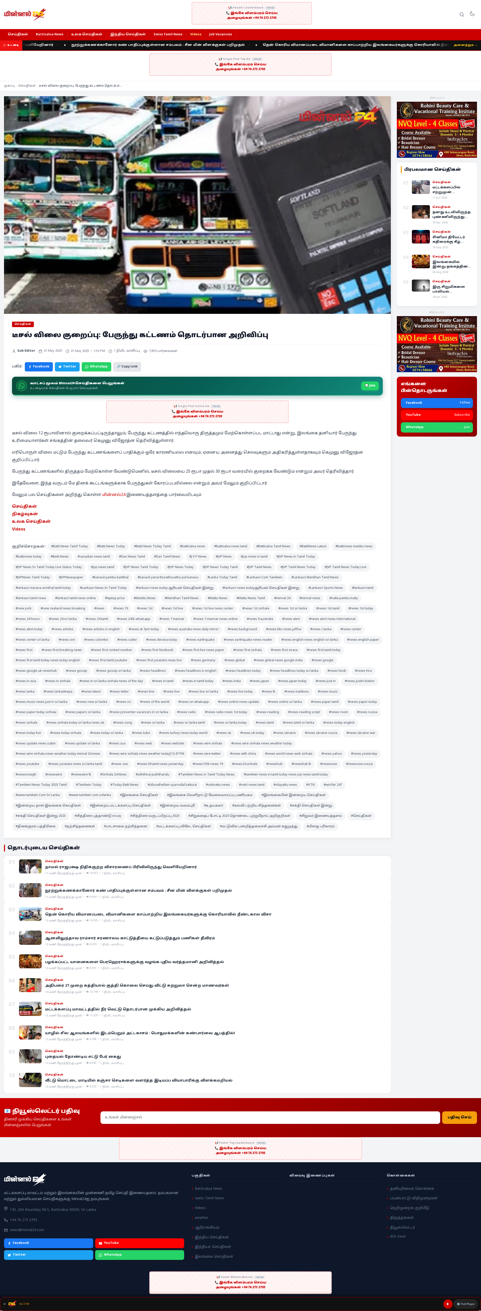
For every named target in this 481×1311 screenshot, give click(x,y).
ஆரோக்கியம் (207, 1227)
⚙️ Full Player (466, 1303)
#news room (338, 712)
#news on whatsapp (193, 702)
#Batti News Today (111, 547)
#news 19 (120, 609)
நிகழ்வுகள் (25, 514)
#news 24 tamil (97, 619)
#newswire (53, 775)
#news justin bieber (360, 681)
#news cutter (127, 640)
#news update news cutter (36, 744)
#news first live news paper (203, 650)
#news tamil (265, 723)
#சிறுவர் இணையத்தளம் (320, 816)
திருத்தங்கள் (402, 1218)
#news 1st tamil (327, 609)
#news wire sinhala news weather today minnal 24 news (58, 754)
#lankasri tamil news (31, 598)
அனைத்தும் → (465, 45)
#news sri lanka (153, 723)
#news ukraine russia (321, 733)
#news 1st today (360, 609)
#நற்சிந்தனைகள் (80, 827)
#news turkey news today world (183, 733)
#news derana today (161, 640)
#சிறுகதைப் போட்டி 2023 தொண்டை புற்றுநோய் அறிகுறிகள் (239, 816)
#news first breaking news (62, 650)
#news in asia (26, 681)
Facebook (41, 367)
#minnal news (309, 598)
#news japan (259, 681)
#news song (122, 723)
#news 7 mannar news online (215, 619)
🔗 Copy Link (127, 367)
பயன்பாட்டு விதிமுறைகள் (414, 1198)
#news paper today (362, 702)
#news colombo (96, 640)
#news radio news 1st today (226, 712)
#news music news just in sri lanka (41, 702)
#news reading (267, 712)
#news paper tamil (325, 702)
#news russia (367, 712)
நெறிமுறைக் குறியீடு (409, 1208)
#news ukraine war (360, 733)
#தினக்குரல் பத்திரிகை (36, 827)
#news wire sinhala (207, 744)
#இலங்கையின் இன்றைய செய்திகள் (294, 795)
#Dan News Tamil (132, 557)
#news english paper (363, 640)
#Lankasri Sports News (325, 588)
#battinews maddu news (354, 547)
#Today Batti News (124, 785)
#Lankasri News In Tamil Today (103, 588)
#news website (172, 744)
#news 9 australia (260, 619)
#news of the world (154, 702)
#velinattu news (218, 785)
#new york (24, 609)
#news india (231, 681)
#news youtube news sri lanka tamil (75, 764)
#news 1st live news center (212, 609)
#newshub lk (301, 764)
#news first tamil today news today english (48, 661)
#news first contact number (111, 650)
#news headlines (153, 671)
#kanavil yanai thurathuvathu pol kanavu (168, 578)
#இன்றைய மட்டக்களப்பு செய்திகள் (120, 806)
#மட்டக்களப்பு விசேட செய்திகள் (183, 827)
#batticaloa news (192, 547)
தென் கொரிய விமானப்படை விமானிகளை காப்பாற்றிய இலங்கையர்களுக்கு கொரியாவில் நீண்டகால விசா (314, 45)
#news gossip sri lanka (113, 671)
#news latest (91, 692)
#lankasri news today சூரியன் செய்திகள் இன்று (174, 588)
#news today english (339, 723)
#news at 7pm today (144, 629)
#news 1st (145, 609)
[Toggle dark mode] (472, 14)
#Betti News (60, 557)
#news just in (326, 681)
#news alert (291, 619)
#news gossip (76, 671)
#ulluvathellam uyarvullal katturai (172, 785)
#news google (322, 661)
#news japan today (292, 681)
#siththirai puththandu (152, 775)
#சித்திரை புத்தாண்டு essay (98, 816)
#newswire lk (81, 775)
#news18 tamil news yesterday (160, 764)
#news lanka (25, 692)
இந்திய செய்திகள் (128, 35)
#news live (171, 692)
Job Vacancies (220, 35)
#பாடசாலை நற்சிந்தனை (125, 827)
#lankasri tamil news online (75, 598)
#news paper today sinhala (36, 712)
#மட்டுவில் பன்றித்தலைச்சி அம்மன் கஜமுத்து (259, 827)
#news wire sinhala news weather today (261, 744)
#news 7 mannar (171, 619)
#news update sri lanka (82, 744)
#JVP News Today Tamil (220, 567)
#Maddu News (145, 598)
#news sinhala (26, 723)
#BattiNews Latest (313, 547)
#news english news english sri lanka (309, 640)
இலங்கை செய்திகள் (214, 1257)
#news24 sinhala (244, 764)
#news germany (203, 661)
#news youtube (27, 764)
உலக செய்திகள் (86, 35)
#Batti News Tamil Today (69, 547)
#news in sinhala (57, 681)
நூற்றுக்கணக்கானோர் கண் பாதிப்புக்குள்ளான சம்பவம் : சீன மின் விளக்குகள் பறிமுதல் (104, 45)
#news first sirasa (284, 650)
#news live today (240, 692)
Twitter (69, 367)
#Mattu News (217, 598)
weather (201, 1218)
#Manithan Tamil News (182, 598)
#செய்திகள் (361, 816)
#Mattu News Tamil (250, 598)
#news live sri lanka (203, 692)
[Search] (461, 14)
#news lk (268, 692)
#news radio (186, 712)
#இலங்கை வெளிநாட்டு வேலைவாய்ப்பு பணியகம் (210, 795)
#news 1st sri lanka (292, 609)
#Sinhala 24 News (113, 775)
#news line (146, 692)
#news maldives (296, 692)
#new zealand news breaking (63, 609)
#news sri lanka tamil (189, 723)
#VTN (310, 785)
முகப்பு (9, 86)
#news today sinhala (65, 733)
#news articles (62, 629)
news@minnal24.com (27, 1230)
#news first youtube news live (159, 661)
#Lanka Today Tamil (222, 578)
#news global (234, 661)
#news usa (117, 744)
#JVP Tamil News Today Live (346, 567)
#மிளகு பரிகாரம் (321, 827)
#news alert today (29, 629)
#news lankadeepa (58, 692)
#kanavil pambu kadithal (110, 578)
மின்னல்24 (114, 494)
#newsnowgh (26, 775)
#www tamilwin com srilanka (90, 795)
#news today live (28, 733)
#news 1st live (172, 609)
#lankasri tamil (363, 588)
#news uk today (252, 733)
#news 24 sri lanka (63, 619)
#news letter (119, 692)
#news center (350, 629)
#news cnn (67, 640)
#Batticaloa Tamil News (273, 547)
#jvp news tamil (102, 567)
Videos (195, 35)
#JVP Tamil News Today (298, 567)
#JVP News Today (180, 567)
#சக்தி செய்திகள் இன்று (311, 806)
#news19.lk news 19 (208, 764)
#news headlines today (243, 671)
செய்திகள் (18, 35)
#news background (242, 629)
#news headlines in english (195, 671)
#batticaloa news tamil (230, 547)
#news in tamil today (198, 681)
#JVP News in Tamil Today (296, 557)
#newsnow (328, 764)
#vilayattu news (285, 785)
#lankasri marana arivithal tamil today (43, 588)
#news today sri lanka (106, 733)
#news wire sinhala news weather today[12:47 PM (146, 754)
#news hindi (336, 671)
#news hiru (363, 671)
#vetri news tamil (252, 785)
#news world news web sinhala (288, 754)
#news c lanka (320, 629)
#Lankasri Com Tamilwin (264, 578)
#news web (143, 744)
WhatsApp (99, 367)
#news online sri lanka (285, 702)
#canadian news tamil (94, 557)
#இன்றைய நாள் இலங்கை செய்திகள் (48, 806)
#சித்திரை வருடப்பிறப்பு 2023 (154, 816)
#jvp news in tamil (254, 557)
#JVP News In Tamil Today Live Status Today (49, 567)
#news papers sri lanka (82, 712)
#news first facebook (157, 650)
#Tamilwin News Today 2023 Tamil (41, 785)
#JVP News (224, 557)
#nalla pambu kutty (343, 598)
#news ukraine (284, 733)
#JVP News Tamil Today (140, 567)
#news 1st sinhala (255, 609)
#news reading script (304, 712)
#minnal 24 (282, 598)
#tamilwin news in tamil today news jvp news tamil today (286, 775)
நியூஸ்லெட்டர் (402, 1227)
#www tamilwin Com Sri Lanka (38, 795)
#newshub (274, 764)
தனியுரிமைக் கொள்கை (412, 1189)
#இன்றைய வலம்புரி (177, 806)
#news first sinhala (247, 650)
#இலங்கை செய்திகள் (139, 795)
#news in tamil (163, 681)
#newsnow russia (359, 764)
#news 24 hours (28, 619)
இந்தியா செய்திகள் (213, 1247)
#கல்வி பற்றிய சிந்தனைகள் (256, 806)
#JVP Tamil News (259, 567)
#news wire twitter (207, 754)
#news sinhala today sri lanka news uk (75, 723)
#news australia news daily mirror (193, 629)
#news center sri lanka (33, 640)
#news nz (123, 702)
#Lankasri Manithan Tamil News (315, 578)
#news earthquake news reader (248, 640)
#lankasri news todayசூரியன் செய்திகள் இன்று (260, 588)
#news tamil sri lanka (298, 723)
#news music (328, 692)
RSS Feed (397, 1237)
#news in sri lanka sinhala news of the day (111, 681)
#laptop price (115, 598)
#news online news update (238, 702)
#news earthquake (200, 640)
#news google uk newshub (36, 671)
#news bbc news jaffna (283, 629)
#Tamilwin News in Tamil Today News (206, 775)
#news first (24, 650)
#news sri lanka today (230, 723)
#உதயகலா (213, 806)
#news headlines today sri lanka (294, 671)
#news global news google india (278, 661)
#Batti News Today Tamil (152, 547)
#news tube (141, 733)
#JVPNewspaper (71, 578)
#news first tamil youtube (108, 661)
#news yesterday (364, 754)
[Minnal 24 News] (25, 14)
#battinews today (29, 557)
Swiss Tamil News (168, 35)
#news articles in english (101, 629)
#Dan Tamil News (167, 557)
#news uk (223, 733)
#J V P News (198, 557)
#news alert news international (332, 619)
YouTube (111, 1243)
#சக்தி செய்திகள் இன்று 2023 (41, 816)
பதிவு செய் (459, 1117)
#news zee (119, 764)
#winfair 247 (333, 785)
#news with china (243, 754)
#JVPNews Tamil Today (33, 578)
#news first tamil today (324, 650)
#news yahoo (331, 754)
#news (99, 609)
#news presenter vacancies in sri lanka (138, 712)
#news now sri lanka (91, 702)
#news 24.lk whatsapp (133, 619)
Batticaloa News (49, 35)
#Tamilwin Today (88, 785)
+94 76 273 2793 (23, 1220)
